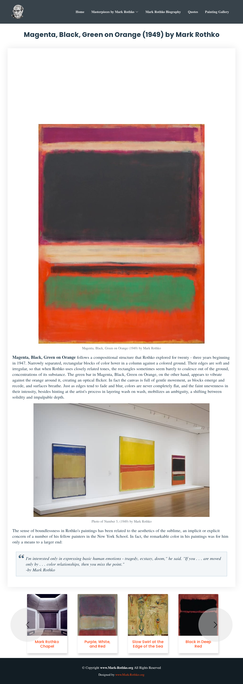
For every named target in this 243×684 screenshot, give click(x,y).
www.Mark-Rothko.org (130, 674)
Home (80, 11)
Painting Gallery (217, 11)
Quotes (193, 11)
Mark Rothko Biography (163, 11)
